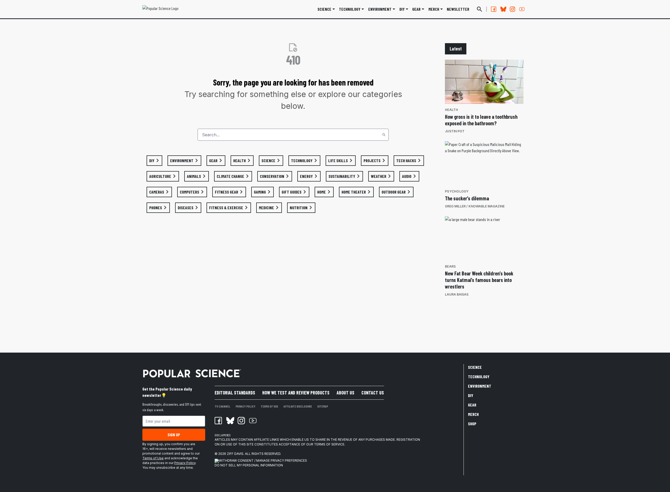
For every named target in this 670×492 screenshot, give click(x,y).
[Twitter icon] (229, 420)
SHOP (472, 423)
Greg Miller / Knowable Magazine (475, 206)
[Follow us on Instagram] (512, 9)
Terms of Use (153, 458)
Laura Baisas (456, 294)
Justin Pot (455, 131)
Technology (349, 9)
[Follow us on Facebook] (493, 9)
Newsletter (458, 9)
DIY (402, 9)
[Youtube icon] (252, 420)
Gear (416, 9)
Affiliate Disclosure (297, 406)
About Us (345, 392)
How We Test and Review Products (296, 392)
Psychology (457, 191)
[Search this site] (479, 9)
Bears (450, 266)
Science (324, 9)
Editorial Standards (235, 392)
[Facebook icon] (218, 420)
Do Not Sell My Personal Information (249, 465)
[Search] (384, 134)
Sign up (174, 434)
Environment (380, 9)
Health (451, 109)
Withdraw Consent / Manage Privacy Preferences (263, 460)
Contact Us (372, 392)
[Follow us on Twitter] (503, 9)
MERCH (433, 9)
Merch (473, 414)
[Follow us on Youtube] (521, 9)
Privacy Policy (185, 463)
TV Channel (222, 406)
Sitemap (322, 406)
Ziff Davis (235, 454)
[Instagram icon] (241, 420)
